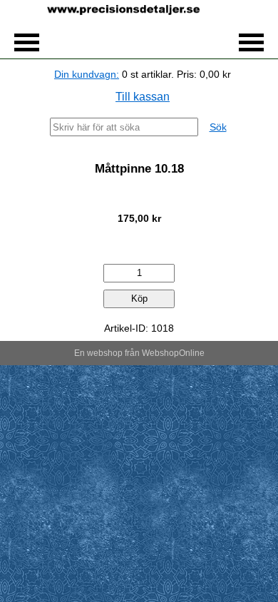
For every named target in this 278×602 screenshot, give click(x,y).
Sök (218, 127)
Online (192, 353)
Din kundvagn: (86, 74)
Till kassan (142, 97)
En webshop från (107, 353)
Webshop (160, 353)
